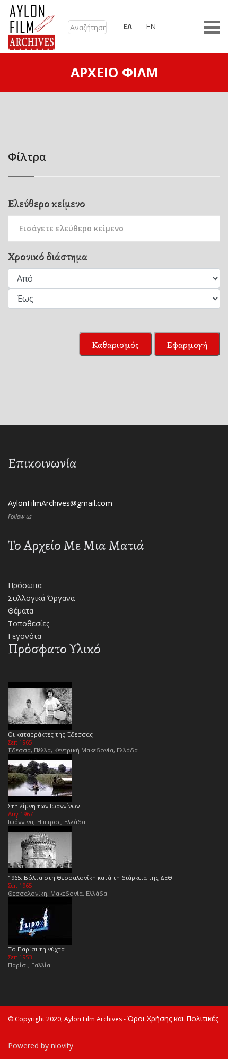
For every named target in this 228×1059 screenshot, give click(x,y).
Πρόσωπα (25, 585)
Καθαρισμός (115, 344)
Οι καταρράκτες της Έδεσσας (50, 734)
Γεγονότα (24, 636)
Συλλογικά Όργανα (41, 598)
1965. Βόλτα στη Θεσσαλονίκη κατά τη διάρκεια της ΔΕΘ (90, 877)
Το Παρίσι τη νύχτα (36, 949)
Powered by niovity (40, 1045)
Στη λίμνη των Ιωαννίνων (44, 806)
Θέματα (20, 611)
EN (151, 26)
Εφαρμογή (186, 344)
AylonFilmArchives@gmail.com (60, 503)
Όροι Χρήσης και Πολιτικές (172, 1018)
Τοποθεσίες (28, 623)
